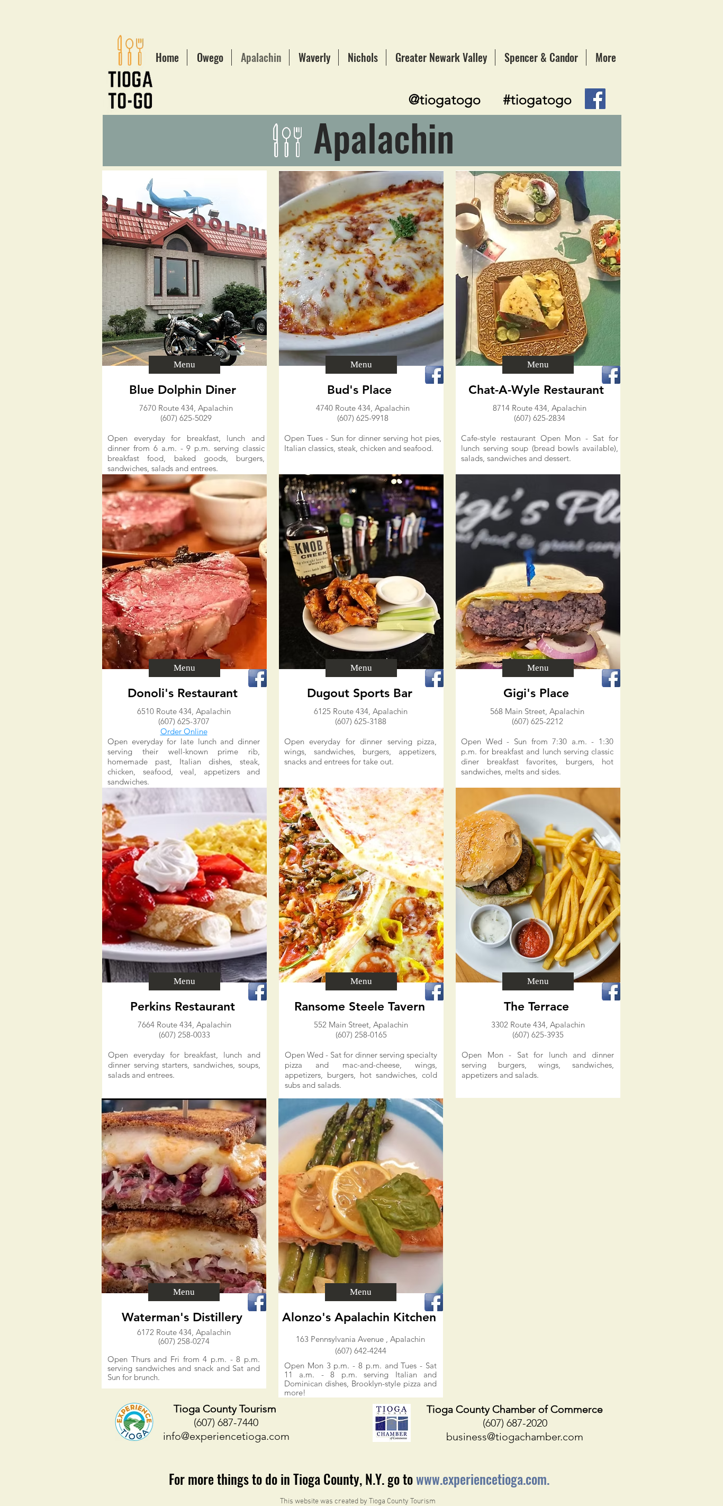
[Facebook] (595, 98)
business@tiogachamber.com (514, 1436)
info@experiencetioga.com (226, 1436)
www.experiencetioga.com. (482, 1479)
